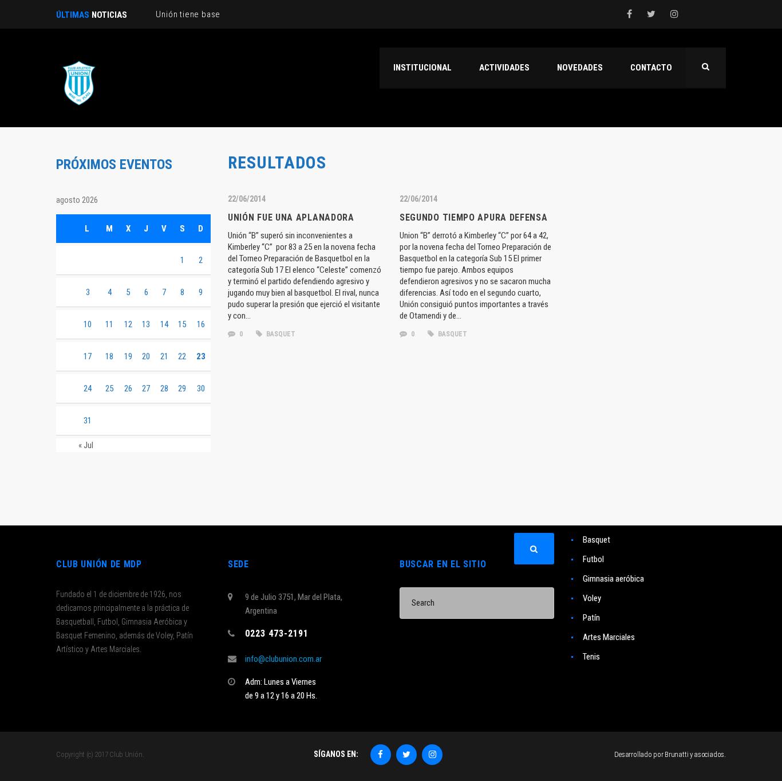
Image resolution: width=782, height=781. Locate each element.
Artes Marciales (609, 637)
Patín (591, 618)
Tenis (591, 657)
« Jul (85, 445)
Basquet (596, 540)
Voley (592, 598)
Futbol (593, 559)
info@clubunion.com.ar (283, 659)
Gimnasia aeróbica (613, 579)
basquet (279, 334)
